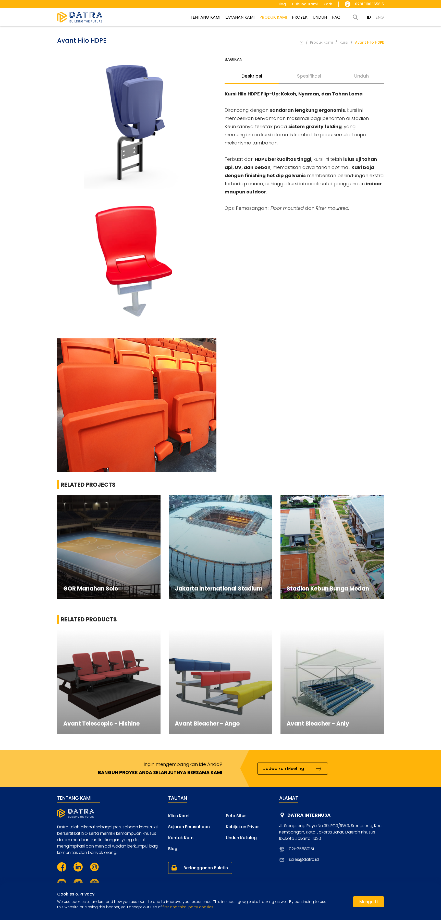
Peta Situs (236, 816)
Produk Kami (321, 42)
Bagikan (233, 59)
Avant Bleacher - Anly (318, 724)
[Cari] (355, 17)
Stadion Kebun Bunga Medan (328, 589)
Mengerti (368, 902)
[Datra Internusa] (79, 17)
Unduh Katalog (241, 838)
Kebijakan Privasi (243, 827)
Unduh (361, 76)
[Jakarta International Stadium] (220, 547)
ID (369, 17)
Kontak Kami (181, 838)
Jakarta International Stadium (218, 589)
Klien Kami (178, 816)
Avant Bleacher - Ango (207, 724)
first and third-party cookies (188, 907)
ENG (379, 17)
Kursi (344, 42)
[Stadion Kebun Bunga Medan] (332, 547)
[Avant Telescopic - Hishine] (109, 681)
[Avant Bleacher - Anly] (332, 681)
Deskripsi (251, 76)
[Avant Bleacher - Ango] (220, 681)
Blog (172, 849)
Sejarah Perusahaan (189, 827)
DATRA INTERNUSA (308, 815)
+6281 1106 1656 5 (368, 4)
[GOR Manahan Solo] (109, 547)
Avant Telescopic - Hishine (101, 724)
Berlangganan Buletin (205, 868)
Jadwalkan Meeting (283, 768)
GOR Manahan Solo (90, 589)
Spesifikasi (309, 76)
